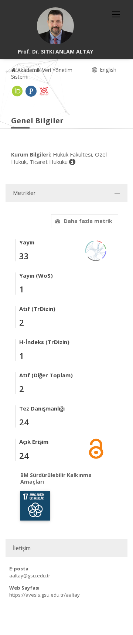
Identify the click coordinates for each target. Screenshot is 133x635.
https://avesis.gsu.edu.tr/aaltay (44, 594)
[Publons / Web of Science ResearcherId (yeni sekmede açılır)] (31, 91)
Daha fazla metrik (88, 220)
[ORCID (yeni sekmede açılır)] (17, 91)
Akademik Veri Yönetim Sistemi (41, 73)
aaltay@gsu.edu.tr (29, 575)
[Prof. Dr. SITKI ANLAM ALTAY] (55, 25)
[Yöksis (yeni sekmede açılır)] (44, 91)
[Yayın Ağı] (96, 250)
